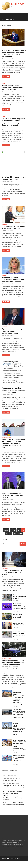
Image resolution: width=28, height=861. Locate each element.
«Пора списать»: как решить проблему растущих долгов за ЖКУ (19, 634)
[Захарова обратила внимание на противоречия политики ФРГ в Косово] (14, 266)
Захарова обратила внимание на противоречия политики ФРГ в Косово (13, 279)
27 (19, 530)
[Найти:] (14, 544)
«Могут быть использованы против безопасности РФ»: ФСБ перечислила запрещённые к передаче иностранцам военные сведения (19, 697)
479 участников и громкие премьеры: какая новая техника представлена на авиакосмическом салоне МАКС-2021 (19, 713)
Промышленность (6, 48)
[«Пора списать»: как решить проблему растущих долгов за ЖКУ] (7, 637)
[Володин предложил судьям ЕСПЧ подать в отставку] (14, 215)
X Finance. (18, 4)
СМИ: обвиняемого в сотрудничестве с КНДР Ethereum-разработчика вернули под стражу (14, 797)
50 (14, 533)
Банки (3, 83)
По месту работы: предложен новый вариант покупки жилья (14, 572)
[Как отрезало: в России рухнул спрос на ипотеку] (7, 600)
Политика (4, 224)
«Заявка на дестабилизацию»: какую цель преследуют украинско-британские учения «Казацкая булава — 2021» (14, 443)
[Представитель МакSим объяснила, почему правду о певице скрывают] (14, 373)
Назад (6, 530)
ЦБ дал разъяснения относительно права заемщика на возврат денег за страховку (13, 804)
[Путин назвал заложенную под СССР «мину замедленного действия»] (14, 317)
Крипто (4, 491)
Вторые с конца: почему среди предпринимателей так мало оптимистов (19, 606)
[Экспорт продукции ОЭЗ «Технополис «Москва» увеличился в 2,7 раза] (7, 761)
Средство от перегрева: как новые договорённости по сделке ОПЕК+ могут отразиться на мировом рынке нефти (19, 728)
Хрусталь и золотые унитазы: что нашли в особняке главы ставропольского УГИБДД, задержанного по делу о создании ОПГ (19, 744)
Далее (20, 533)
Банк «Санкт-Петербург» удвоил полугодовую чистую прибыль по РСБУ (13, 87)
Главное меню (9, 19)
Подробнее (6, 76)
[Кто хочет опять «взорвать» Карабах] (7, 628)
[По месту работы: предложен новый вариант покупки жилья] (14, 567)
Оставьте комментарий (7, 58)
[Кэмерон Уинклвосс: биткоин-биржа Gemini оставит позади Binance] (14, 481)
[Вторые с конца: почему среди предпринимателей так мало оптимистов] (7, 609)
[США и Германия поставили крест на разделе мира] (7, 619)
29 (6, 533)
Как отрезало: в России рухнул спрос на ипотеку (19, 596)
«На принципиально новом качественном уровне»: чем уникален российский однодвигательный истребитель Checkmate (13, 664)
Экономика (5, 385)
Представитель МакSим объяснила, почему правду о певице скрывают (13, 390)
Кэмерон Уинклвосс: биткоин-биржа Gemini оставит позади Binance (14, 495)
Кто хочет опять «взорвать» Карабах (19, 623)
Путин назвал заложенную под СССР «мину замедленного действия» (12, 331)
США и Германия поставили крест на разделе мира (19, 615)
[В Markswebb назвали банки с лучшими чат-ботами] (14, 163)
